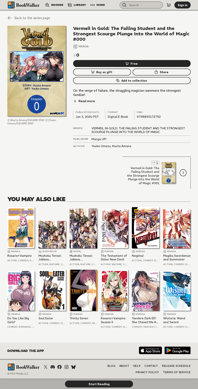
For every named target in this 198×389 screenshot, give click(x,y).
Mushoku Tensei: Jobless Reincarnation (49, 257)
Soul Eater (45, 318)
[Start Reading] (36, 71)
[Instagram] (66, 367)
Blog (111, 366)
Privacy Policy (147, 372)
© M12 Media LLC (18, 373)
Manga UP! (99, 139)
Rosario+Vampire (19, 256)
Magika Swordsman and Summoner (177, 257)
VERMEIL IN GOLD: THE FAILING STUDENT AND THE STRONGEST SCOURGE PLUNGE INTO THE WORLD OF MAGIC (138, 130)
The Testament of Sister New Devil (114, 257)
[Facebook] (59, 367)
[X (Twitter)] (45, 367)
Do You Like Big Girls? (18, 320)
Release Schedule (176, 366)
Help (137, 366)
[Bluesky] (73, 367)
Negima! (138, 256)
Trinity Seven (79, 318)
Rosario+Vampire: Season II (113, 320)
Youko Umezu (101, 146)
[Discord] (52, 367)
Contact (151, 366)
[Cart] (168, 5)
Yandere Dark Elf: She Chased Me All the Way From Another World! (145, 320)
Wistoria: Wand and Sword (174, 320)
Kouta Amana (121, 146)
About (124, 366)
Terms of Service (177, 372)
